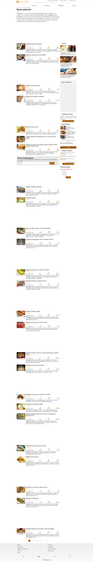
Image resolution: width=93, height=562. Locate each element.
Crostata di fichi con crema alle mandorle (70, 137)
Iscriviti (52, 163)
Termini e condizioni (52, 548)
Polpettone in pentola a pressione (35, 96)
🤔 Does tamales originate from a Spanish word (67, 159)
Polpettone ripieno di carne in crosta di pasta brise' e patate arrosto (42, 353)
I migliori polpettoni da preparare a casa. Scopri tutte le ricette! (41, 137)
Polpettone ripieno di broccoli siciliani (36, 55)
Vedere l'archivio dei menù (67, 140)
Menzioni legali (51, 550)
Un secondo (64, 172)
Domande (61, 5)
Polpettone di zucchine (32, 456)
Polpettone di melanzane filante (34, 404)
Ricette (34, 5)
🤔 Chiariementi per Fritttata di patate (68, 156)
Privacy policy (51, 546)
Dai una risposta (62, 154)
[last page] (47, 540)
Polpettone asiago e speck (33, 311)
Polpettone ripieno (31, 197)
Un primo (64, 171)
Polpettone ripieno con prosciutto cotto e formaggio (40, 528)
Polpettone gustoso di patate (33, 186)
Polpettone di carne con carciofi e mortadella (38, 394)
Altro (74, 5)
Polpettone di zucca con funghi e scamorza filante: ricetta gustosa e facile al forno (41, 145)
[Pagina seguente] (44, 540)
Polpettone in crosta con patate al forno (36, 487)
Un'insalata (64, 174)
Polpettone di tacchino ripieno (34, 44)
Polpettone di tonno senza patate (35, 365)
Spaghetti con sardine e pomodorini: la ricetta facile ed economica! (71, 133)
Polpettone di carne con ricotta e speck (36, 322)
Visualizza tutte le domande (71, 161)
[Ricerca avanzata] (71, 2)
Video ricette (20, 546)
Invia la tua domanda (69, 163)
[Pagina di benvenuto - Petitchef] (17, 7)
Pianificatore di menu (67, 121)
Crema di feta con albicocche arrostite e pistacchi (70, 128)
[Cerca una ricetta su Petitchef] (69, 2)
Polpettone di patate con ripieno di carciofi (37, 269)
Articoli (47, 5)
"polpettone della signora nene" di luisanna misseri (39, 239)
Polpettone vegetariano (32, 498)
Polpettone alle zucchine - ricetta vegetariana (38, 228)
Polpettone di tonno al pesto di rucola (36, 445)
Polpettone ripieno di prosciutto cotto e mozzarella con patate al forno (41, 414)
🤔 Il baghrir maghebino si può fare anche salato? (67, 153)
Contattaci (50, 545)
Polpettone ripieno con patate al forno (36, 281)
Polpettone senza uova (32, 127)
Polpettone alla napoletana (33, 85)
